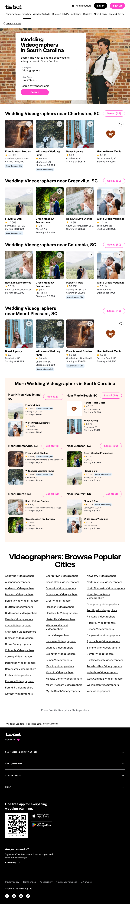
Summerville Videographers (103, 647)
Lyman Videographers (59, 660)
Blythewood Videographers (21, 613)
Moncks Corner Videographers (64, 678)
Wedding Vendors (15, 724)
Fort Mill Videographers (19, 687)
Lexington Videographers (60, 653)
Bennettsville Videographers (22, 600)
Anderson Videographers (19, 588)
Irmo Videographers (57, 635)
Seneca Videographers (100, 629)
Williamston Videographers (103, 684)
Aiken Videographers (17, 582)
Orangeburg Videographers (103, 604)
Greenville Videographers (61, 588)
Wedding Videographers (52, 113)
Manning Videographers (60, 666)
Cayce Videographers (18, 625)
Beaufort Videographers (19, 594)
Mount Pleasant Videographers (64, 684)
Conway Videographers (18, 656)
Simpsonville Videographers (103, 635)
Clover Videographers (18, 644)
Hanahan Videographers (60, 606)
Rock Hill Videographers (101, 622)
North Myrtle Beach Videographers (98, 596)
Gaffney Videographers (19, 693)
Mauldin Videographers (59, 672)
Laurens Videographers (59, 647)
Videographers (13, 23)
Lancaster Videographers (61, 641)
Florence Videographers (19, 681)
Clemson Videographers (19, 637)
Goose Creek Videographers (62, 582)
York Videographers (98, 691)
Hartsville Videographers (60, 619)
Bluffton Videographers (19, 606)
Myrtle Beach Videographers (63, 691)
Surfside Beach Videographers (105, 660)
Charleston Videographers (20, 631)
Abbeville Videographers (19, 575)
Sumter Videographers (100, 653)
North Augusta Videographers (104, 582)
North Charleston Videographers (106, 588)
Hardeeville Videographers (62, 613)
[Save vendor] (29, 124)
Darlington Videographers (20, 662)
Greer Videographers (58, 600)
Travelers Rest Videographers (104, 666)
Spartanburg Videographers (103, 641)
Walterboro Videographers (102, 672)
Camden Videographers (19, 619)
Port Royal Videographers (102, 610)
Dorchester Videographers (20, 668)
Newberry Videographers (101, 575)
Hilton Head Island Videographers (57, 627)
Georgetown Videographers (62, 575)
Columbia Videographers (19, 650)
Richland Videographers (101, 616)
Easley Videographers (18, 675)
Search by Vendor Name (35, 85)
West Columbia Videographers (105, 678)
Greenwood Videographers (61, 594)
